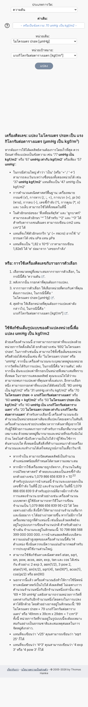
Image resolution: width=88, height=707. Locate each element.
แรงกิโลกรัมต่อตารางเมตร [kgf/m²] (38, 313)
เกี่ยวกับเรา (13, 669)
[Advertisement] (44, 101)
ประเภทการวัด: (42, 5)
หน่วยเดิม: (43, 36)
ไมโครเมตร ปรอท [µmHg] (31, 298)
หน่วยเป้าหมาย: (42, 50)
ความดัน (34, 277)
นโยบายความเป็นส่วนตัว (34, 669)
